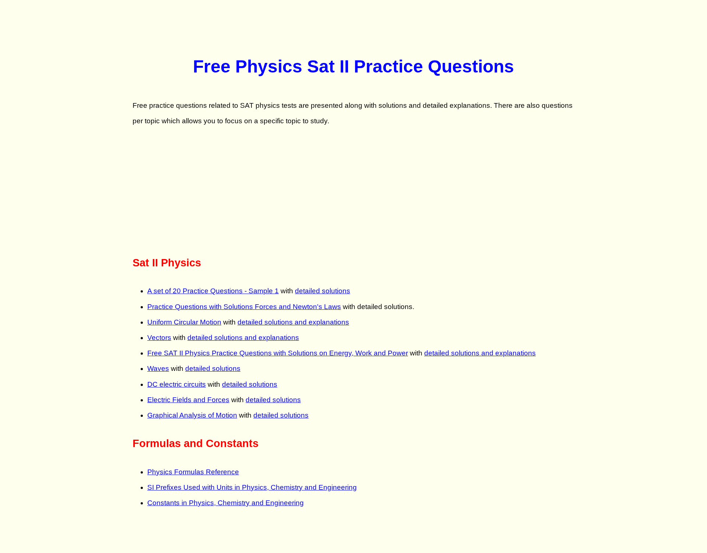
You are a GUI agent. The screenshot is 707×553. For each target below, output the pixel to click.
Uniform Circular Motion (184, 322)
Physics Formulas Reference (193, 472)
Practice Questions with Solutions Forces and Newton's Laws (244, 307)
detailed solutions (322, 291)
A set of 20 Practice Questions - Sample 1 (213, 291)
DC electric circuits (176, 384)
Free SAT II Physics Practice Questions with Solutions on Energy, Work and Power (277, 353)
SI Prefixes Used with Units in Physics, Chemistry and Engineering (252, 487)
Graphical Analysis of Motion (192, 415)
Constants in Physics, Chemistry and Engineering (225, 503)
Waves (158, 368)
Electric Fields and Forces (188, 400)
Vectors (159, 337)
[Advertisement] (353, 190)
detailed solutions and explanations (293, 322)
